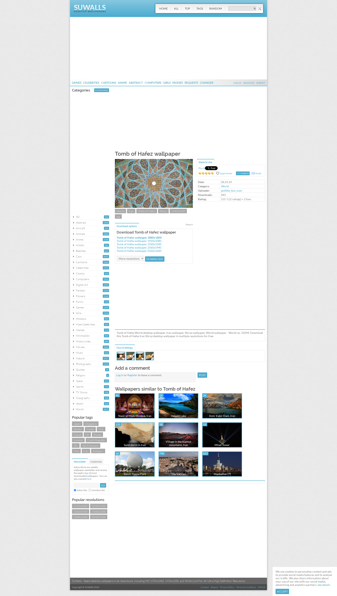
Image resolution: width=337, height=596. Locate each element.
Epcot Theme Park (135, 474)
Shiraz (163, 211)
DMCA (261, 587)
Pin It (202, 168)
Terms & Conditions (246, 587)
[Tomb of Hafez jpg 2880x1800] (154, 206)
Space (79, 381)
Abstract (136, 82)
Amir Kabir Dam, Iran (222, 415)
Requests (191, 82)
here (89, 478)
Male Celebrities (85, 324)
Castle (90, 429)
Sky (76, 445)
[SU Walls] (90, 11)
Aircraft (80, 228)
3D (78, 217)
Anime (122, 82)
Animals (80, 233)
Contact (205, 587)
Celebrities (91, 82)
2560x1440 (80, 511)
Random (215, 8)
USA (101, 429)
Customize (101, 90)
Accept (282, 591)
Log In (237, 82)
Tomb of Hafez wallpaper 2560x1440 (139, 247)
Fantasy (80, 290)
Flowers (80, 296)
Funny (79, 301)
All (176, 8)
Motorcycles (83, 341)
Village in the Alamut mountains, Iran (178, 443)
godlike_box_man (231, 190)
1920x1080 (80, 506)
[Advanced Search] (259, 8)
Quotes (80, 369)
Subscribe (82, 490)
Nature (80, 358)
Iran (131, 211)
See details (323, 584)
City (85, 451)
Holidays (81, 318)
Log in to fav (226, 173)
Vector (80, 403)
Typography (83, 398)
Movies (177, 82)
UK (87, 434)
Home (163, 8)
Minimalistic (83, 335)
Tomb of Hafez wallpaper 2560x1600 (139, 250)
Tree (76, 451)
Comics (80, 273)
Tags (199, 8)
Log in (119, 375)
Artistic (80, 245)
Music (79, 352)
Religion (80, 375)
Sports (79, 386)
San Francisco (90, 445)
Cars (79, 256)
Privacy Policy (227, 587)
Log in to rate (206, 173)
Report (189, 224)
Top (187, 8)
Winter (78, 429)
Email (258, 173)
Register (248, 82)
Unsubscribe (98, 490)
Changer (206, 82)
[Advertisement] (168, 48)
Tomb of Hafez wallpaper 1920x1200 (139, 244)
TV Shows (81, 392)
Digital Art (82, 284)
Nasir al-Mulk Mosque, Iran (134, 415)
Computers (153, 82)
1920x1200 (99, 506)
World (79, 409)
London (78, 440)
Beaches (81, 250)
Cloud (77, 434)
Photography (83, 364)
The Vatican (178, 474)
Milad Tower (222, 445)
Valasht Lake (178, 415)
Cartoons (108, 82)
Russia (97, 434)
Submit (260, 82)
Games (76, 82)
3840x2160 (99, 517)
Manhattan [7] (222, 474)
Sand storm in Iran (135, 445)
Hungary (98, 451)
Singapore (91, 423)
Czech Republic (96, 440)
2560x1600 (99, 511)
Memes (80, 330)
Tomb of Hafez (146, 211)
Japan (77, 423)
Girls (166, 82)
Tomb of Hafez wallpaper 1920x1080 (139, 240)
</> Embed (243, 173)
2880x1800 (80, 517)
